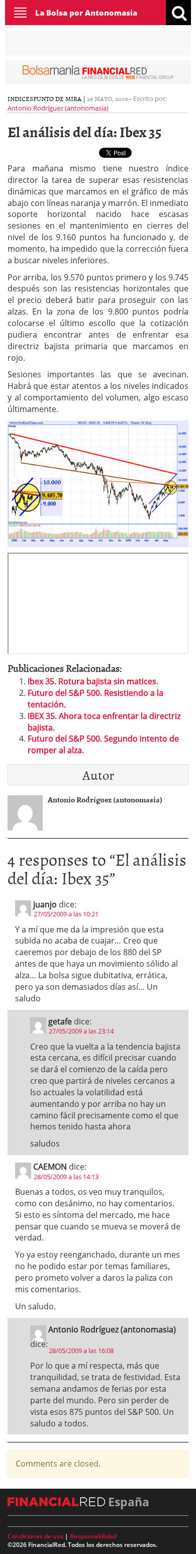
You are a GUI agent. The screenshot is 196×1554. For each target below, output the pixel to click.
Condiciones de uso (35, 1536)
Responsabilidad (93, 1536)
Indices (20, 98)
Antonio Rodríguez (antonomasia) (58, 108)
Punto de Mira (57, 98)
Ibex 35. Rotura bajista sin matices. (93, 681)
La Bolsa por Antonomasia (86, 13)
